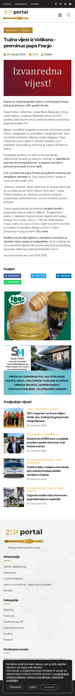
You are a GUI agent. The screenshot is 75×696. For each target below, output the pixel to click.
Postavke (49, 687)
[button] (60, 15)
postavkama (61, 673)
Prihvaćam (15, 687)
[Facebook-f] (56, 4)
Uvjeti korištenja (15, 677)
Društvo (26, 30)
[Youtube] (70, 4)
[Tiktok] (65, 4)
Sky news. (42, 231)
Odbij (33, 687)
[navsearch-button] (68, 15)
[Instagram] (60, 4)
